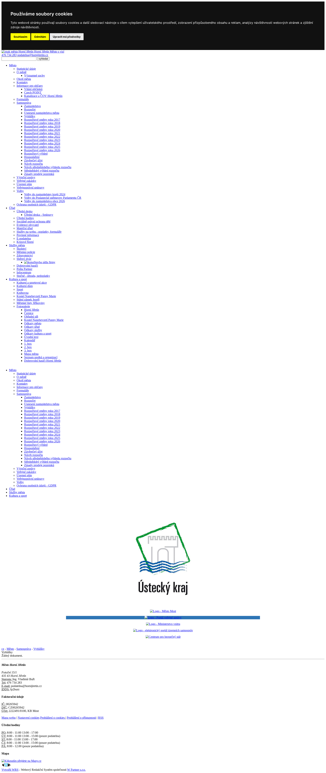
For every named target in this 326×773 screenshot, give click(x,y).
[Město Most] (163, 611)
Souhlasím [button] (20, 36)
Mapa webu (9, 717)
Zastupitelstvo (32, 106)
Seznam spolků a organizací (40, 357)
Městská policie (26, 252)
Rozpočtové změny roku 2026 (42, 150)
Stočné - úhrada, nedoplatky (33, 275)
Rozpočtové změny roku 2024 (42, 143)
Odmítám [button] (40, 36)
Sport (20, 289)
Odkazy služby (33, 330)
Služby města (17, 245)
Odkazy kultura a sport (37, 333)
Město (12, 65)
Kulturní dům (25, 286)
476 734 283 (9, 55)
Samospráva (24, 102)
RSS (101, 717)
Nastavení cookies (28, 717)
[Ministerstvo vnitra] (163, 624)
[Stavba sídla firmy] (29, 262)
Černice (28, 313)
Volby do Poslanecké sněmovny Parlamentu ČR (52, 197)
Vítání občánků (33, 89)
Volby (20, 191)
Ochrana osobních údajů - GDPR (36, 204)
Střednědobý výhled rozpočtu (41, 170)
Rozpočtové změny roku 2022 (42, 136)
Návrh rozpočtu (33, 163)
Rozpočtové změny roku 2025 (42, 146)
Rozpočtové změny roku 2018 (42, 123)
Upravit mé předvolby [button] (67, 36)
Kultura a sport (18, 279)
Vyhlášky (29, 116)
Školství (21, 248)
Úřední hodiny (25, 218)
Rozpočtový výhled (36, 153)
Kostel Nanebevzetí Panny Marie (36, 296)
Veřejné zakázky (26, 180)
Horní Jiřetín (31, 309)
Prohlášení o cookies (52, 717)
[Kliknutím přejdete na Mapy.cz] (21, 760)
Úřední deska (24, 211)
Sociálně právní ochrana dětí (33, 221)
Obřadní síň (31, 316)
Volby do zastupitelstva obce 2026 (44, 201)
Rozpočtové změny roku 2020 (42, 129)
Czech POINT (33, 92)
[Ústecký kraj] (163, 604)
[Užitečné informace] (163, 636)
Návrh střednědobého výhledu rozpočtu (47, 167)
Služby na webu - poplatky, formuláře (39, 231)
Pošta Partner (24, 269)
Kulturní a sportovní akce (32, 282)
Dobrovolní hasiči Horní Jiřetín (42, 360)
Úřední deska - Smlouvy (38, 214)
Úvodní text (31, 337)
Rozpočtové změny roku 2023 (42, 140)
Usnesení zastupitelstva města (41, 112)
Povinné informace (28, 235)
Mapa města (31, 353)
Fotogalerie (23, 306)
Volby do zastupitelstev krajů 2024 (44, 194)
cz (3, 648)
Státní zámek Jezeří (28, 299)
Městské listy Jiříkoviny (31, 303)
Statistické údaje (26, 68)
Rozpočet (29, 109)
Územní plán (24, 184)
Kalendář (29, 340)
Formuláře (23, 99)
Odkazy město (32, 323)
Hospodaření (31, 157)
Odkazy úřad (32, 326)
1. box (28, 343)
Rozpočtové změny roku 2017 (42, 119)
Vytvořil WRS (10, 769)
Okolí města (24, 79)
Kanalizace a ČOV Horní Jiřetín (43, 95)
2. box (28, 347)
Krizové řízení (25, 241)
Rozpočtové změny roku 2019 (42, 126)
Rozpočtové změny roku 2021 (42, 133)
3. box (28, 350)
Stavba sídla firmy (44, 262)
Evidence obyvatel (28, 224)
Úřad (12, 208)
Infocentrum (24, 272)
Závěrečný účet (33, 160)
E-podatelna (24, 238)
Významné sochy (34, 75)
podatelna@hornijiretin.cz (32, 55)
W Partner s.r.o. (76, 769)
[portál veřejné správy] (163, 617)
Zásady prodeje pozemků (39, 174)
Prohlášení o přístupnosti (81, 717)
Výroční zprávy (26, 177)
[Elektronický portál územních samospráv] (163, 630)
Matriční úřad (25, 228)
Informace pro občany (30, 85)
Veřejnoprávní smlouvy (30, 187)
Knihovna (22, 292)
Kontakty (22, 82)
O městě (21, 72)
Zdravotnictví (25, 255)
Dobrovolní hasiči (27, 265)
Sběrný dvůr (24, 258)
